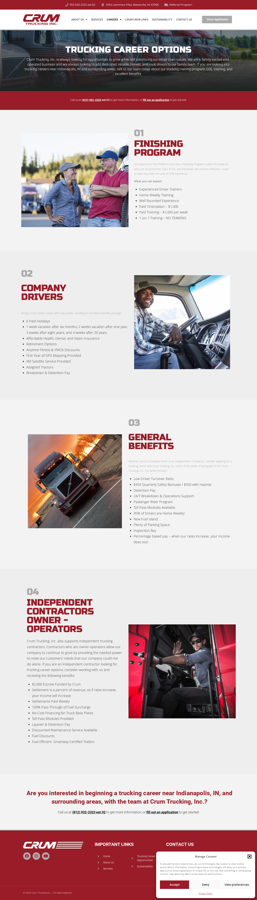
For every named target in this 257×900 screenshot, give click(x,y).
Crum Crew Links (136, 19)
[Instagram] (36, 856)
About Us (77, 19)
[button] (249, 856)
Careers (112, 19)
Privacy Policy (206, 893)
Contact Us (184, 19)
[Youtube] (45, 856)
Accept (175, 885)
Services (97, 19)
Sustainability (162, 19)
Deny (205, 885)
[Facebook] (27, 856)
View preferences (236, 885)
